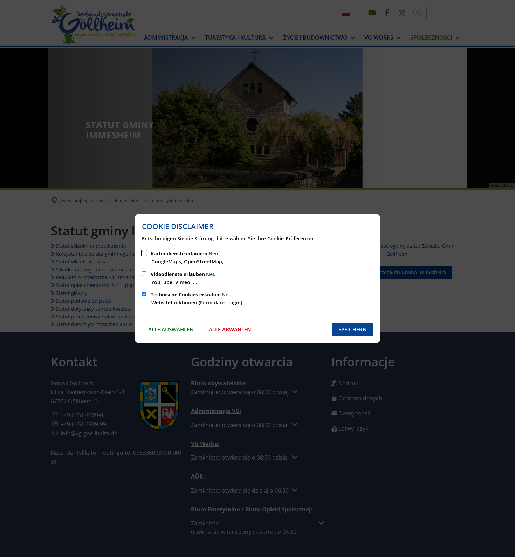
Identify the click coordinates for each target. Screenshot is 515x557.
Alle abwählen (230, 329)
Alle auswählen (171, 329)
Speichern (352, 329)
